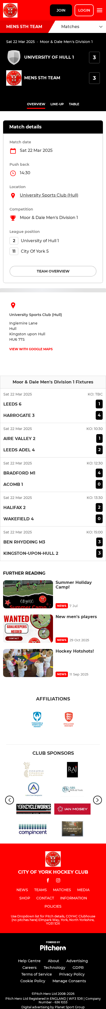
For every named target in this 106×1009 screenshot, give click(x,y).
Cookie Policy (32, 981)
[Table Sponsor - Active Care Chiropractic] (33, 790)
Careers (29, 967)
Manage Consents (69, 981)
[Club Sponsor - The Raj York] (72, 770)
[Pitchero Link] (53, 949)
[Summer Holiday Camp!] (28, 594)
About (53, 961)
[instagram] (58, 881)
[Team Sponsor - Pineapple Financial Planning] (33, 770)
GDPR (78, 967)
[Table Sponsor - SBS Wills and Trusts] (72, 790)
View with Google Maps (31, 349)
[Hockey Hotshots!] (28, 663)
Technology (54, 967)
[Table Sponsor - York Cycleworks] (33, 810)
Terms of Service (36, 974)
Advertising (77, 961)
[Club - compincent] (33, 829)
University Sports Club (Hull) (49, 195)
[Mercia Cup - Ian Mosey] (72, 810)
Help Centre (29, 961)
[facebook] (47, 881)
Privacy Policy (72, 974)
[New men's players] (28, 629)
